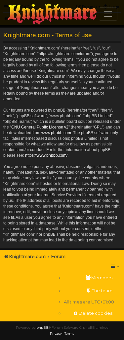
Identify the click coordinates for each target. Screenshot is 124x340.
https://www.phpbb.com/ (46, 155)
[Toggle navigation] (108, 14)
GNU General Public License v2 (39, 127)
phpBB (42, 327)
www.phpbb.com (56, 132)
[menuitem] (89, 277)
